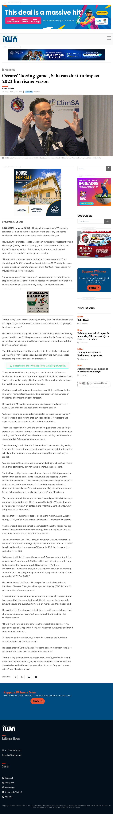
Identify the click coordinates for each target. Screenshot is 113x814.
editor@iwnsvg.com (13, 755)
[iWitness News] (8, 728)
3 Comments (84, 324)
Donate (92, 288)
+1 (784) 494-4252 (13, 750)
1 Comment (84, 343)
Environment (8, 70)
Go (107, 221)
